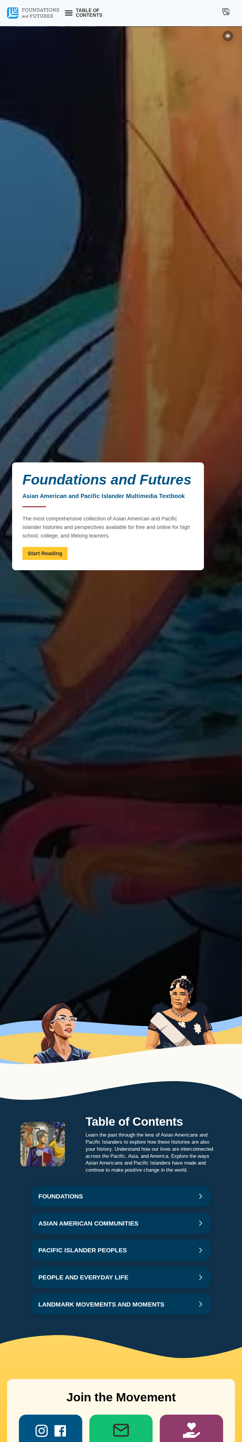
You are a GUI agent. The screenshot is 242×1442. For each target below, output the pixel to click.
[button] (226, 12)
